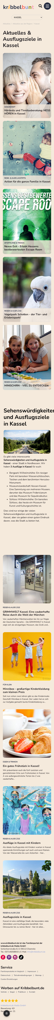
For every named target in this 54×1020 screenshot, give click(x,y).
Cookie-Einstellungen (9, 979)
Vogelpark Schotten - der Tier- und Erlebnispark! (25, 316)
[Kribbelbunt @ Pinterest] (9, 957)
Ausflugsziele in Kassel (17, 917)
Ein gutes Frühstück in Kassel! (21, 766)
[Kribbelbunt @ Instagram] (15, 957)
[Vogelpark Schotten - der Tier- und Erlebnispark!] (27, 289)
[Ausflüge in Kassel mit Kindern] (27, 810)
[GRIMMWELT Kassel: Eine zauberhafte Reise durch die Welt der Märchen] (27, 579)
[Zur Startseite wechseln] (21, 7)
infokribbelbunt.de (36, 951)
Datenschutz (6, 975)
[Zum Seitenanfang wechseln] (48, 1007)
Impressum (32, 971)
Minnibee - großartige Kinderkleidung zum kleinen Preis (26, 690)
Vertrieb (4, 992)
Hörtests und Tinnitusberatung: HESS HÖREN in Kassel (27, 112)
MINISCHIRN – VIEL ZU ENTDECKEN (26, 385)
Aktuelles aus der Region (22, 24)
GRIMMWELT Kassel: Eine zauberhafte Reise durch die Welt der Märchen (26, 613)
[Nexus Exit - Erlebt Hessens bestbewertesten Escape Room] (27, 221)
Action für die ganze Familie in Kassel (27, 181)
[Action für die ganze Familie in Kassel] (27, 153)
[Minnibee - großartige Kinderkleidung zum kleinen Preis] (27, 656)
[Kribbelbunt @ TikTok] (21, 957)
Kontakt (32, 992)
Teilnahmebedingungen (23, 975)
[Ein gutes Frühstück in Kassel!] (27, 733)
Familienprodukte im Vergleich (12, 971)
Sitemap (38, 975)
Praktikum (22, 992)
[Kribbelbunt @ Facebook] (3, 957)
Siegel (12, 992)
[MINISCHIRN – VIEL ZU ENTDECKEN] (27, 357)
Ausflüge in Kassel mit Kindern (22, 843)
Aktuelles (6, 24)
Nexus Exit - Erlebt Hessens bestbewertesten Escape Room (23, 248)
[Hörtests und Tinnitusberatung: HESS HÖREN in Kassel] (27, 85)
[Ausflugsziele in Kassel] (27, 884)
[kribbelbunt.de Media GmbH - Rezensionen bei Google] (13, 1001)
